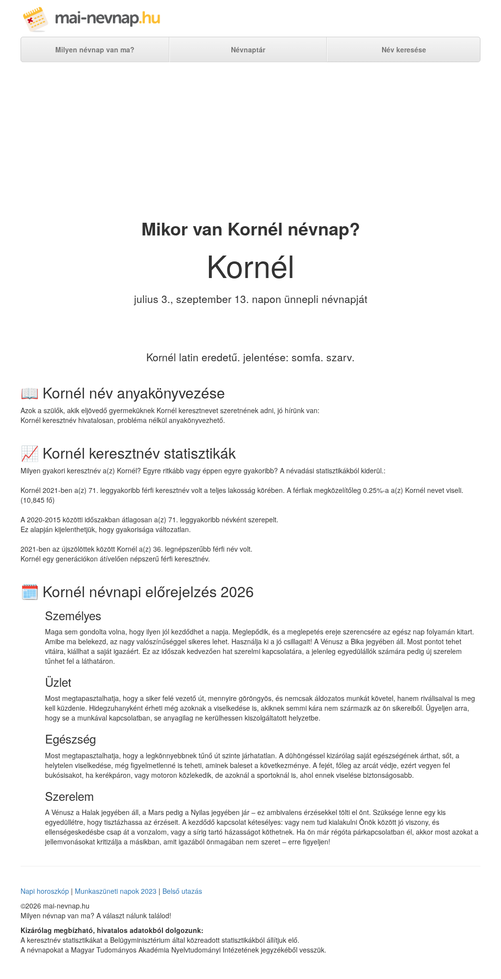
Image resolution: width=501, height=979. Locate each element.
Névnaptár (248, 49)
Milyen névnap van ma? (95, 49)
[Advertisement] (250, 140)
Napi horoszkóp (45, 891)
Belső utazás (182, 891)
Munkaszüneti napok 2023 (116, 891)
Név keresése (404, 49)
